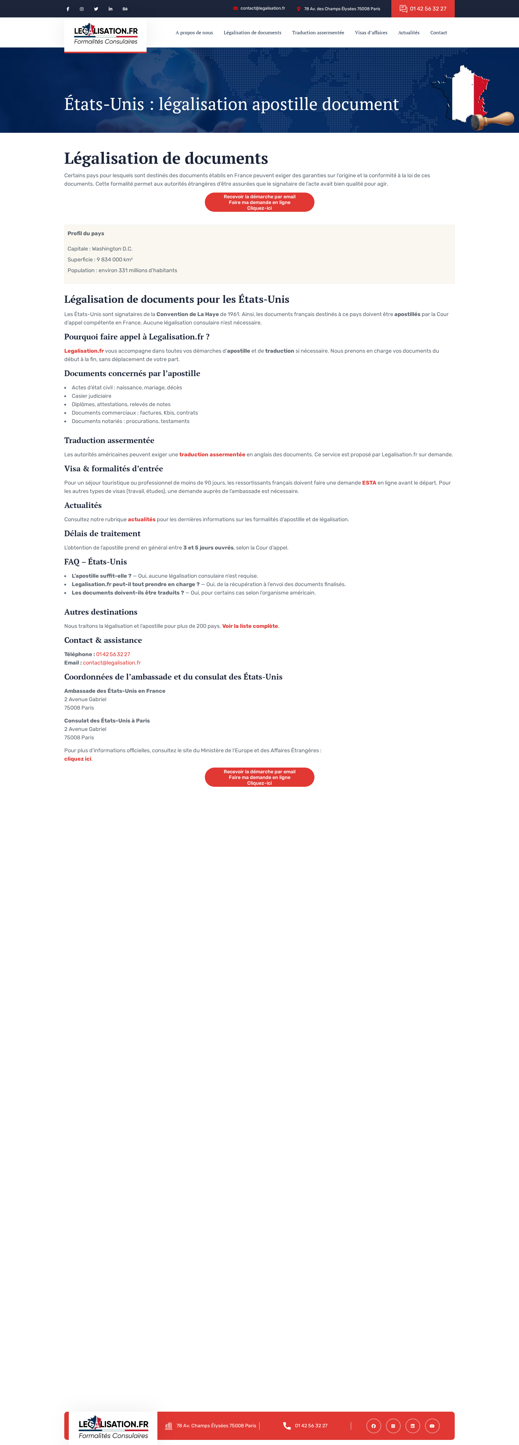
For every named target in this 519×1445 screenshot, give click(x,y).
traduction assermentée (212, 454)
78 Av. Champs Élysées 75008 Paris (216, 1425)
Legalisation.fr (84, 351)
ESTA (369, 482)
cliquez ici (77, 759)
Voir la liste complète (250, 626)
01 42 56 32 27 (113, 654)
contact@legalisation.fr (112, 662)
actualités (142, 519)
